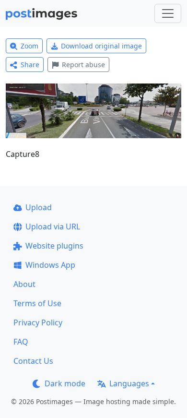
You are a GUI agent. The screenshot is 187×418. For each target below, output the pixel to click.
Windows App (50, 265)
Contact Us (33, 361)
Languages (129, 383)
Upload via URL (52, 226)
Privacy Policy (37, 322)
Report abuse (83, 64)
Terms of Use (37, 303)
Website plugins (54, 245)
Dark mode (65, 383)
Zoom (29, 45)
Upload (38, 207)
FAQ (20, 341)
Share (30, 64)
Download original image (101, 45)
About (24, 284)
